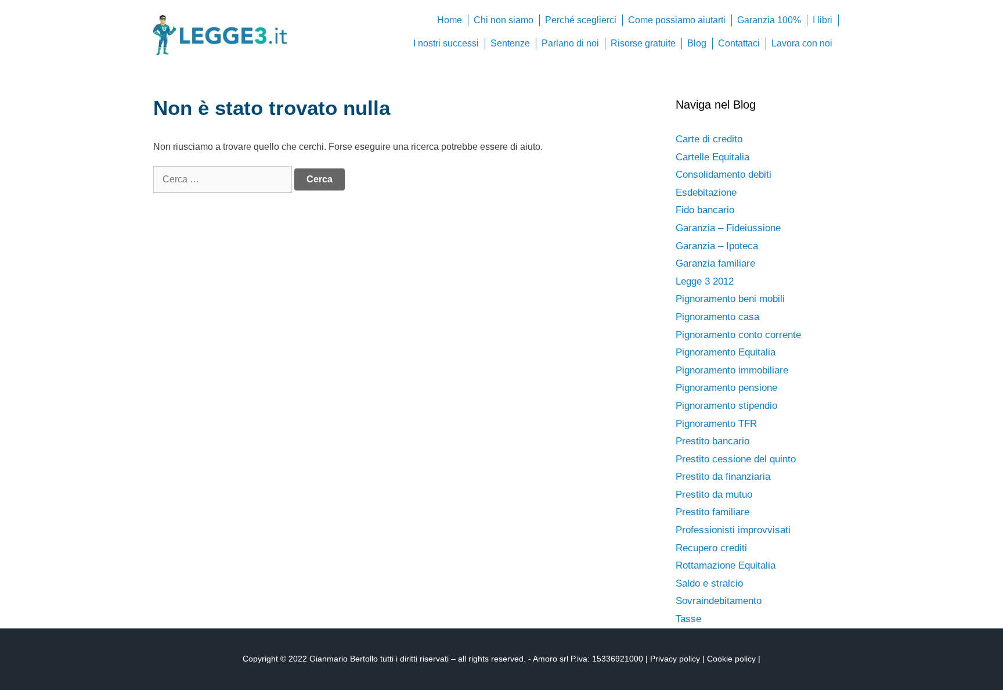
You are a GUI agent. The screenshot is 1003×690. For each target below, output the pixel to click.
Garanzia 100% (769, 20)
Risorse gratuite (643, 43)
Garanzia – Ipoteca (717, 245)
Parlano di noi (570, 43)
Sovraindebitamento (719, 600)
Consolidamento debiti (723, 174)
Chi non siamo (503, 20)
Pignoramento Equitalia (725, 352)
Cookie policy (731, 658)
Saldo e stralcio (709, 583)
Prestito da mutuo (714, 494)
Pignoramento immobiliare (732, 370)
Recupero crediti (711, 548)
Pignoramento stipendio (726, 405)
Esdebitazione (706, 192)
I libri (822, 20)
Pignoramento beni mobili (730, 298)
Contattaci (739, 43)
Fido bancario (705, 209)
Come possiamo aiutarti (677, 20)
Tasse (688, 618)
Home (449, 20)
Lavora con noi (801, 43)
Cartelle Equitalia (712, 157)
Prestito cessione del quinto (736, 459)
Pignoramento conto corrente (738, 334)
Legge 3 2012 (705, 281)
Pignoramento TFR (716, 423)
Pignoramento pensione (726, 387)
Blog (696, 43)
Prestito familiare (712, 512)
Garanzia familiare (715, 263)
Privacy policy (675, 658)
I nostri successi (446, 43)
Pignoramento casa (717, 316)
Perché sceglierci (580, 20)
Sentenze (510, 43)
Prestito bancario (712, 441)
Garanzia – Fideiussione (728, 227)
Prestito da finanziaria (723, 476)
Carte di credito (709, 139)
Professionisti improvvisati (733, 530)
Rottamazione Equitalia (725, 565)
